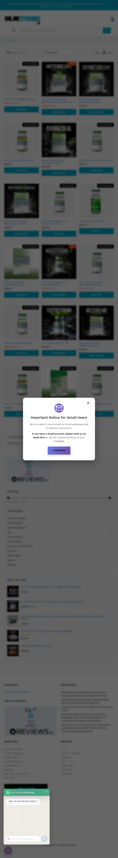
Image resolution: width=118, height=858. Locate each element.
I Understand (59, 450)
